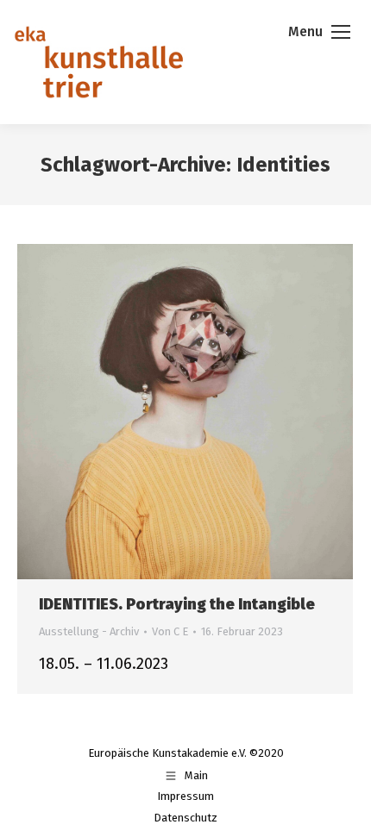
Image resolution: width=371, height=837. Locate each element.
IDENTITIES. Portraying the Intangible (177, 604)
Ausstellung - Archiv (89, 631)
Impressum (185, 796)
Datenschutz (185, 817)
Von (170, 631)
